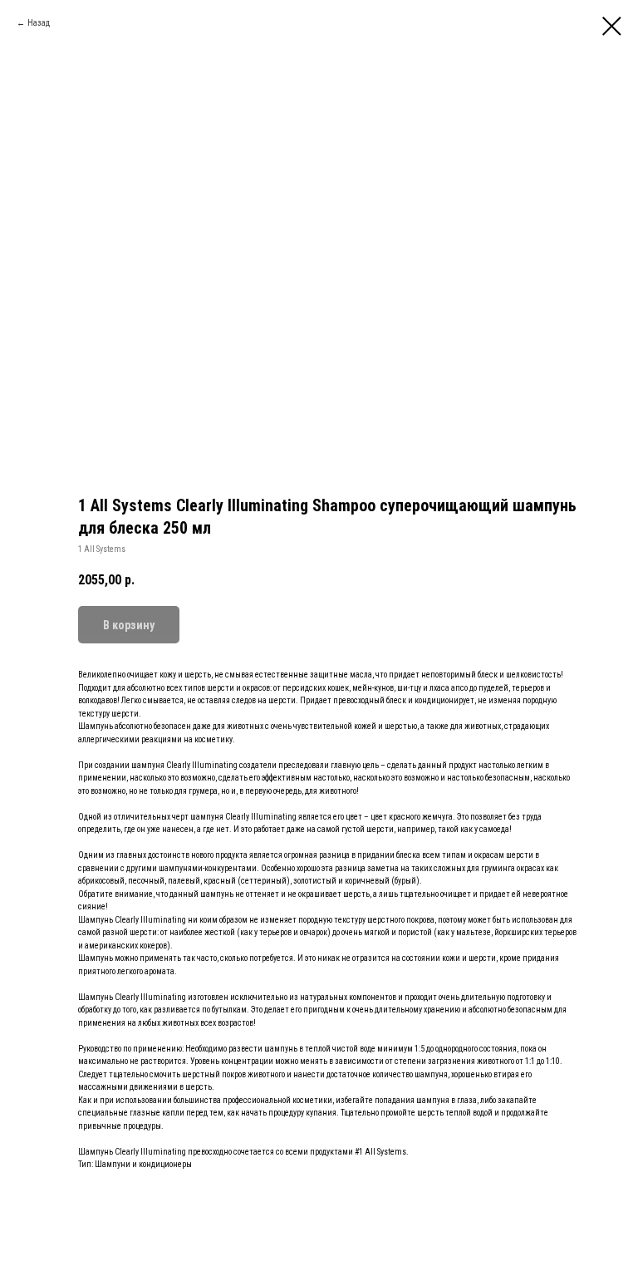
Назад (38, 22)
